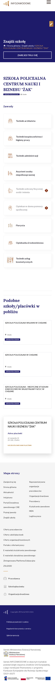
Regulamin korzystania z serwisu (18, 629)
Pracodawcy (34, 501)
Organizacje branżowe (39, 496)
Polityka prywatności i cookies (17, 622)
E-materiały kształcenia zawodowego (20, 550)
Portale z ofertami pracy (14, 545)
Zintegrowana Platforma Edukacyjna (19, 560)
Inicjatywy (8, 497)
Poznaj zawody (10, 512)
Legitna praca (35, 516)
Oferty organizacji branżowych (16, 540)
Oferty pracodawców (13, 529)
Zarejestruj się (9, 482)
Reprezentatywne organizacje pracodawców (37, 486)
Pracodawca (14, 578)
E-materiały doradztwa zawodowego (19, 555)
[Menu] (45, 2)
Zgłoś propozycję (12, 635)
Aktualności (8, 492)
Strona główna (13, 46)
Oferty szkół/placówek (13, 534)
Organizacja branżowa (18, 594)
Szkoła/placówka (16, 586)
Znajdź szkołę (28, 46)
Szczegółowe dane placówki (20, 445)
